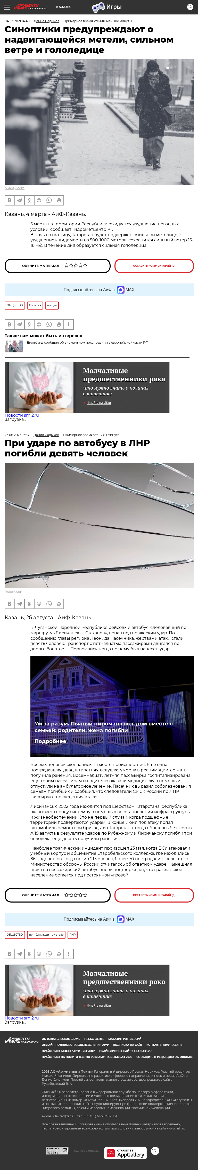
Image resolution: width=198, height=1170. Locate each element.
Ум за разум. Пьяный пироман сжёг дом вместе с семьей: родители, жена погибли (104, 727)
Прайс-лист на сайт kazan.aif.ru (125, 1051)
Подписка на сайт (127, 1045)
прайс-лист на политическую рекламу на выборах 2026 (87, 1057)
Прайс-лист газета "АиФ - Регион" (68, 1051)
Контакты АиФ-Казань (164, 1045)
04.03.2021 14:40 (17, 21)
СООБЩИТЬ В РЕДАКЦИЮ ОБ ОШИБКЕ (164, 1057)
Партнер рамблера (86, 1150)
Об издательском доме (61, 1039)
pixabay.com (14, 188)
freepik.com (14, 592)
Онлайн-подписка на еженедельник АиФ (75, 1045)
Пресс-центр (94, 1039)
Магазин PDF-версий (124, 1039)
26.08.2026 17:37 (17, 435)
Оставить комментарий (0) (154, 265)
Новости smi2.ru (22, 415)
